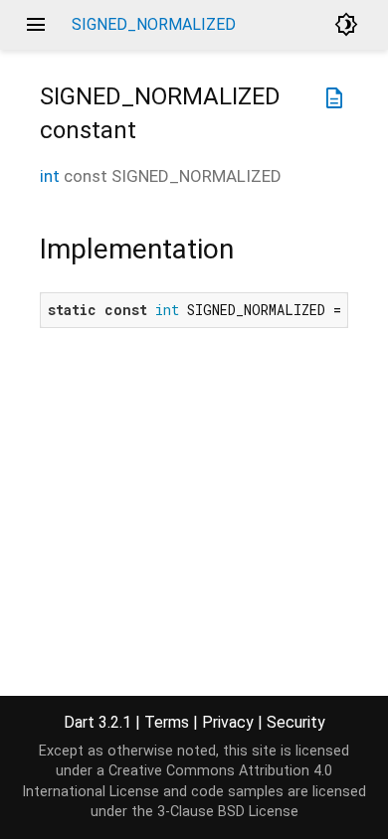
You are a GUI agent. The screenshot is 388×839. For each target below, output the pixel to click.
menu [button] (36, 25)
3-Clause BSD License (227, 811)
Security (296, 722)
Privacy (228, 722)
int (50, 176)
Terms (166, 722)
